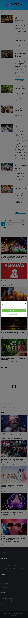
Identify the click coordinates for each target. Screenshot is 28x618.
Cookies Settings (13, 314)
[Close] (25, 302)
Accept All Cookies (14, 310)
